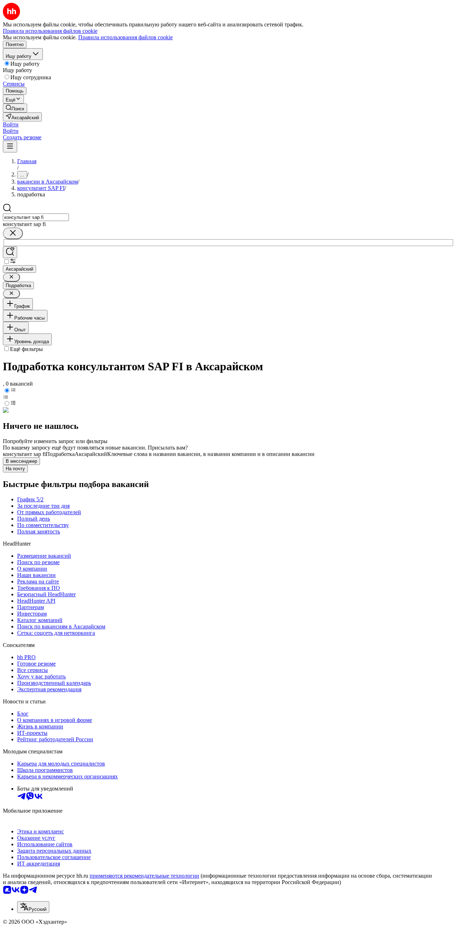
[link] (15, 108)
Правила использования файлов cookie (125, 37)
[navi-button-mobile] (10, 146)
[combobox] (36, 217)
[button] (11, 124)
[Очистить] (13, 233)
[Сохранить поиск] (10, 252)
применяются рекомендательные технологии (144, 876)
